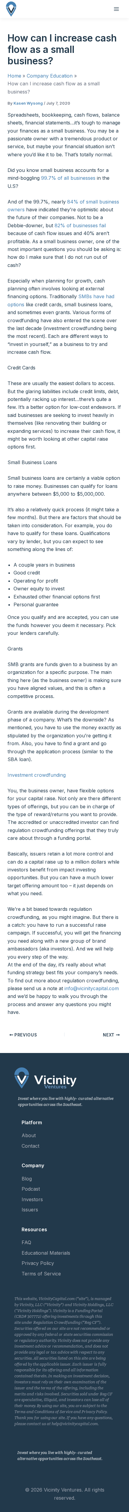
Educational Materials (46, 1253)
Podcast (31, 1189)
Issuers (30, 1210)
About (29, 1135)
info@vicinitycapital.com (91, 988)
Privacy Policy (38, 1263)
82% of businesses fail (80, 225)
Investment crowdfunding (37, 775)
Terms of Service (41, 1274)
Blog (27, 1179)
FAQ (26, 1242)
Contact (30, 1146)
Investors (32, 1199)
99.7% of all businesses (68, 178)
